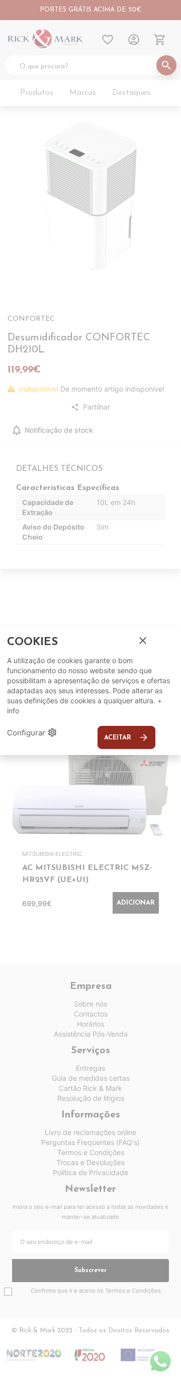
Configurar (32, 732)
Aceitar (126, 737)
